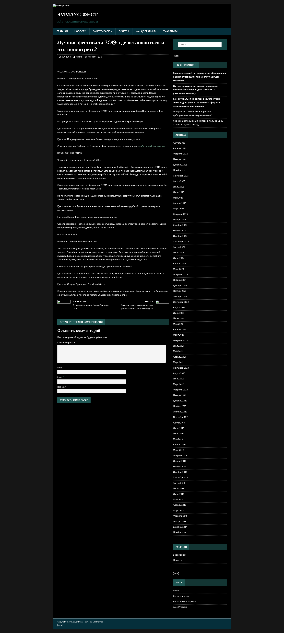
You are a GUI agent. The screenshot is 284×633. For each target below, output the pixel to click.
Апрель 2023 (179, 329)
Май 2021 (178, 351)
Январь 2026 (179, 159)
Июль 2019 (178, 428)
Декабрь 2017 (180, 527)
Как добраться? (146, 31)
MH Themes (98, 622)
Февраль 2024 (180, 275)
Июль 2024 (178, 253)
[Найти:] (200, 44)
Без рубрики (179, 555)
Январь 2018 (179, 522)
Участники (170, 31)
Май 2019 (178, 439)
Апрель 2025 (179, 203)
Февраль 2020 (180, 390)
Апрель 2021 (179, 357)
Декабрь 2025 (180, 165)
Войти (176, 591)
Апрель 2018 (179, 505)
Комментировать (66, 343)
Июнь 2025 (178, 192)
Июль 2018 (178, 489)
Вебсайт (61, 387)
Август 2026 (179, 143)
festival (79, 57)
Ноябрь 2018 (179, 467)
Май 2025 (178, 198)
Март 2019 (178, 450)
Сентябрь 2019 (181, 417)
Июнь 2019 (178, 434)
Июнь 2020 (178, 379)
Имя (59, 368)
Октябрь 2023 (180, 297)
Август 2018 (179, 483)
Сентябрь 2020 (181, 368)
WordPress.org (180, 607)
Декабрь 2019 (180, 401)
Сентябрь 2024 (181, 242)
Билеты (124, 31)
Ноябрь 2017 (179, 532)
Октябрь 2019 (180, 412)
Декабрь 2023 (180, 286)
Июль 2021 (178, 346)
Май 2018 (178, 500)
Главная (62, 31)
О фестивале (101, 31)
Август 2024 (179, 247)
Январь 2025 (179, 220)
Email (60, 377)
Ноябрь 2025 (179, 170)
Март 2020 (178, 384)
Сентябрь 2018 (181, 478)
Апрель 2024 (179, 264)
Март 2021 (178, 362)
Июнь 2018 (178, 494)
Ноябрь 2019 (179, 406)
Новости (80, 31)
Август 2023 (179, 307)
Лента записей (181, 596)
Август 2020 (179, 373)
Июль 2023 (178, 313)
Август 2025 (179, 181)
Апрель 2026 (179, 148)
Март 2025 (178, 209)
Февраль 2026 (180, 154)
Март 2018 (178, 511)
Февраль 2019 (180, 456)
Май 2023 (178, 324)
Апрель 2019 (179, 445)
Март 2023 (178, 335)
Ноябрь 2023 (179, 291)
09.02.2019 (66, 57)
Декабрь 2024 (180, 225)
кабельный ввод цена (152, 146)
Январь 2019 (179, 461)
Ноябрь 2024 (180, 231)
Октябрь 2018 (180, 472)
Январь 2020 (179, 395)
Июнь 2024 (178, 258)
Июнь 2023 (178, 318)
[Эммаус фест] (61, 6)
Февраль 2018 (180, 516)
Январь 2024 (179, 280)
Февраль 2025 (180, 214)
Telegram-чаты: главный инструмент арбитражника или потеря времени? (192, 113)
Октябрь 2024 (180, 236)
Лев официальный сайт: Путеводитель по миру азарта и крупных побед (198, 123)
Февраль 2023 (180, 340)
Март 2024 (178, 269)
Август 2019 (179, 423)
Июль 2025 (178, 187)
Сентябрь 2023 (181, 302)
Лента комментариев (184, 602)
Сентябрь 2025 (181, 176)
